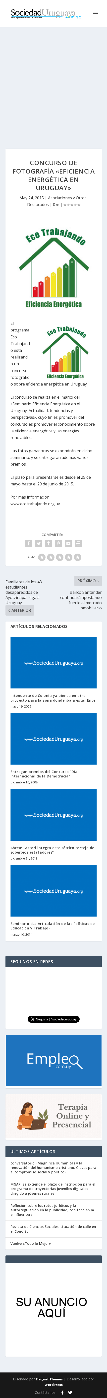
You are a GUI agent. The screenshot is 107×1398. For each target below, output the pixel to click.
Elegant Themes (49, 1379)
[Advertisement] (53, 83)
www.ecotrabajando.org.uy (35, 503)
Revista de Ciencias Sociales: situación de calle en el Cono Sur (53, 1228)
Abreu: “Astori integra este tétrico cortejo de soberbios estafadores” (52, 850)
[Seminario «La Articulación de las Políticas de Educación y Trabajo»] (53, 891)
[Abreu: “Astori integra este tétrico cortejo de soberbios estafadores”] (53, 814)
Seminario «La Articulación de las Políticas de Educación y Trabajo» (52, 925)
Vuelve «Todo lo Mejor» (30, 1243)
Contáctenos (45, 1392)
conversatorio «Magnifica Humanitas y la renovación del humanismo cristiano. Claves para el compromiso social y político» (53, 1167)
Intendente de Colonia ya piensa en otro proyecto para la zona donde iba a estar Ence (53, 697)
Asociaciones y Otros (67, 198)
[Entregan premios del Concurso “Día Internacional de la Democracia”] (53, 739)
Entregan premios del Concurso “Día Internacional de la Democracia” (44, 773)
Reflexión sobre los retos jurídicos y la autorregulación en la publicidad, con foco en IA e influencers (52, 1210)
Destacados (38, 204)
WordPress (54, 1384)
